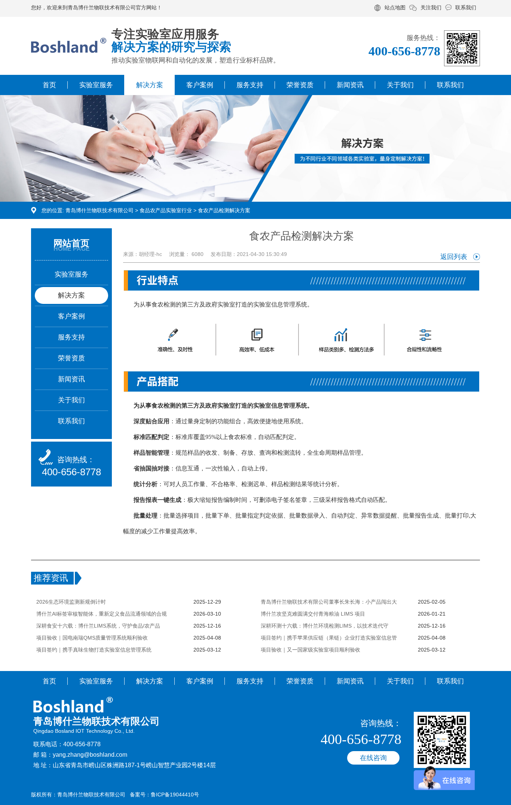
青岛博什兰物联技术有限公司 (99, 210)
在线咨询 (373, 758)
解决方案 (149, 85)
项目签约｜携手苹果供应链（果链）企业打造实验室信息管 (329, 638)
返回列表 (453, 256)
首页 (49, 85)
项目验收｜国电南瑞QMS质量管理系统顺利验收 (92, 638)
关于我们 (400, 85)
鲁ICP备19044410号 (175, 795)
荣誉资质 (300, 85)
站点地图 (395, 7)
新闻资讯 (350, 85)
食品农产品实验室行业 (166, 210)
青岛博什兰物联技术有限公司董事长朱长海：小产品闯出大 (329, 602)
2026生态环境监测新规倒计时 (71, 602)
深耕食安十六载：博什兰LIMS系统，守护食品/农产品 (98, 626)
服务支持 (249, 85)
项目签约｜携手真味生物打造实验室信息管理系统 (94, 650)
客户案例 (199, 85)
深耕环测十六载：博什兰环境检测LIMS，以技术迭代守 (324, 626)
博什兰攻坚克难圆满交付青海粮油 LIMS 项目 (313, 614)
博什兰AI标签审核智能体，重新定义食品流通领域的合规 (101, 614)
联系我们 (465, 7)
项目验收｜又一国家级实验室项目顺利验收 (310, 650)
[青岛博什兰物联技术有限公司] (68, 38)
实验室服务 (96, 85)
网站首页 (71, 243)
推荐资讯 (51, 578)
